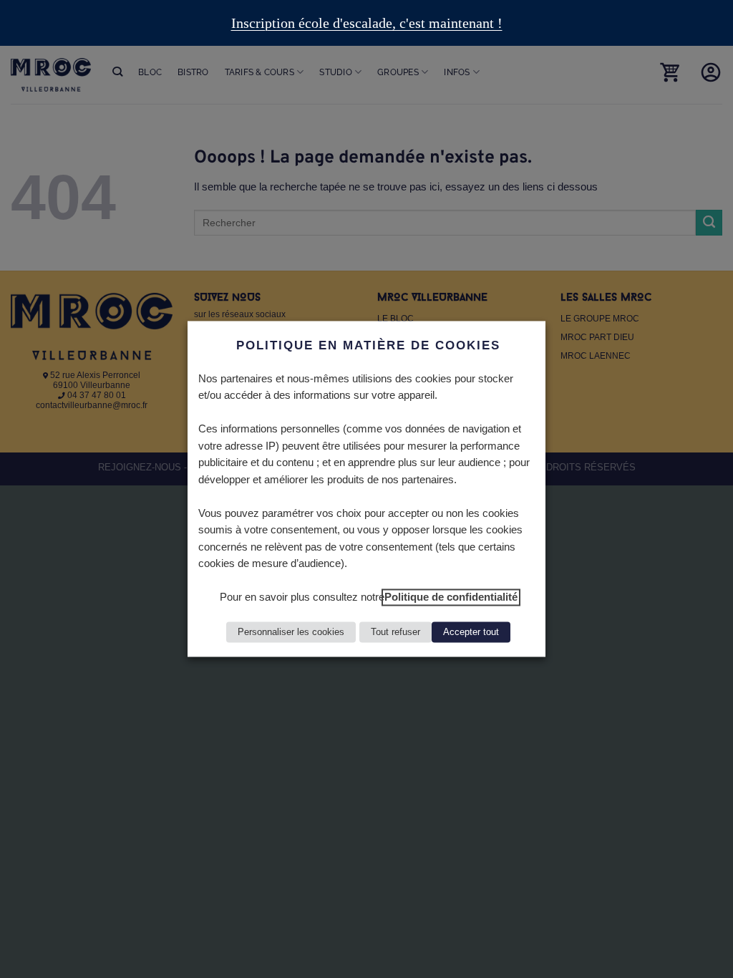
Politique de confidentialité (451, 598)
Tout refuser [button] (395, 632)
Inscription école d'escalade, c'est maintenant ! (367, 23)
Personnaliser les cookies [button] (291, 632)
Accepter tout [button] (471, 632)
